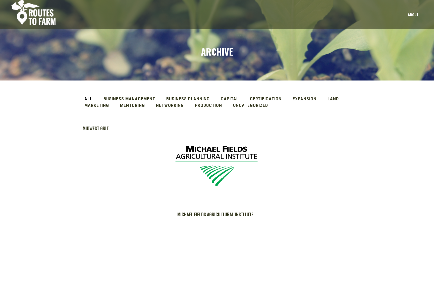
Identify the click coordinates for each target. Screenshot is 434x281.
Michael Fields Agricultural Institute (215, 214)
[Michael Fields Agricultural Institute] (216, 164)
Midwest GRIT (96, 128)
